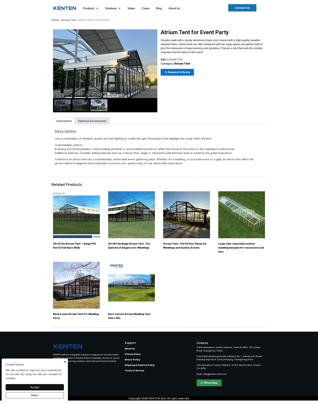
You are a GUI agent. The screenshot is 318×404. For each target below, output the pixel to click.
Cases (145, 8)
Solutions (111, 8)
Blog (159, 8)
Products (88, 8)
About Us (174, 8)
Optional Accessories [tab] (92, 121)
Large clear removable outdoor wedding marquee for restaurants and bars (241, 247)
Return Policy (132, 359)
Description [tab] (64, 121)
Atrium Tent (68, 20)
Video (131, 8)
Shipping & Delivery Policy (140, 365)
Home (55, 20)
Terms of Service (134, 370)
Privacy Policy (133, 354)
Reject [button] (35, 395)
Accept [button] (34, 387)
